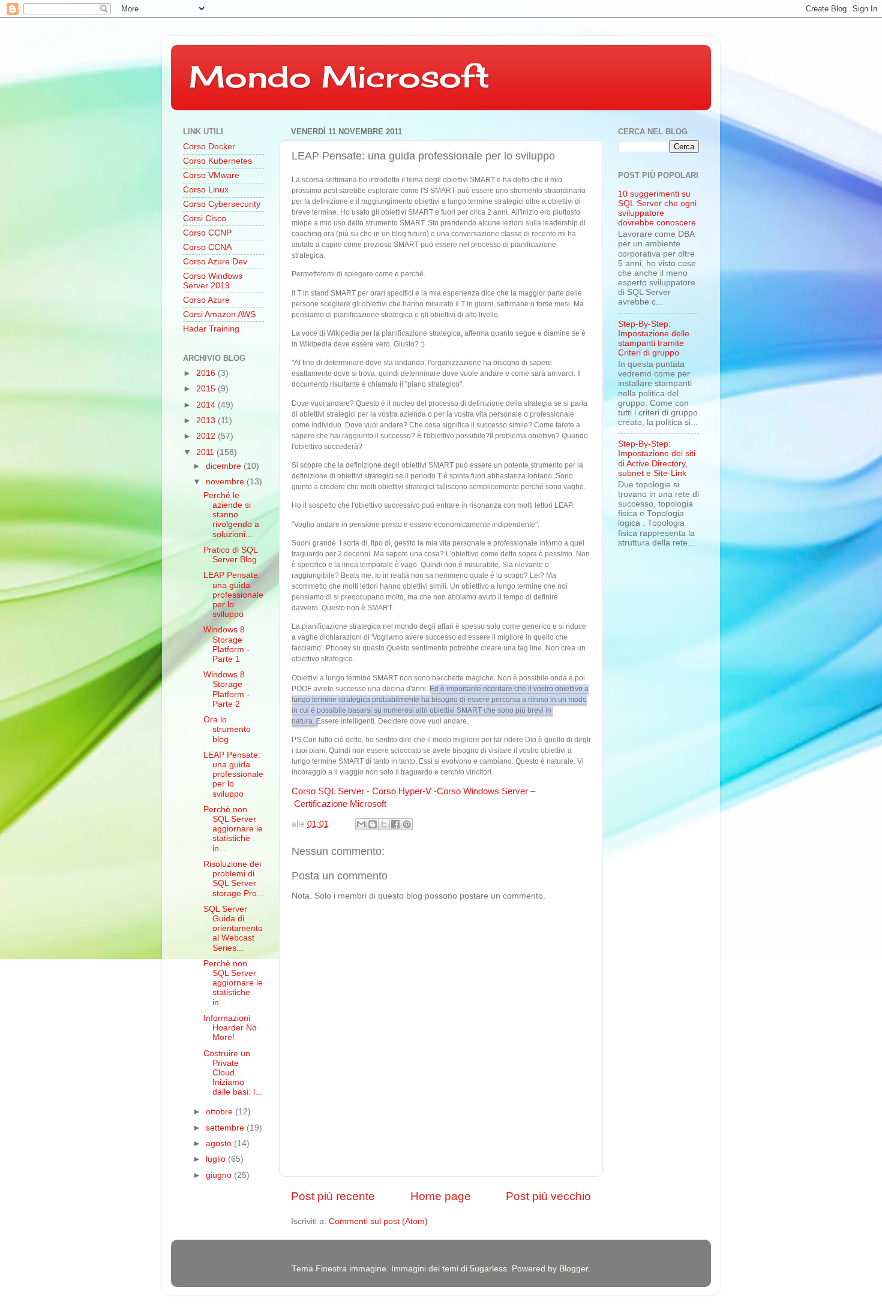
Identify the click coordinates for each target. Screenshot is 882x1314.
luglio (217, 1159)
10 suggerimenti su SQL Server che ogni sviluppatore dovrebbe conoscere (657, 208)
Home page (440, 1196)
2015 (207, 388)
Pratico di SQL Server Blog (230, 555)
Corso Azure (206, 300)
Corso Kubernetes (217, 160)
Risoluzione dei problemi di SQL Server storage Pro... (233, 879)
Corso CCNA (207, 247)
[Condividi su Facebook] (395, 824)
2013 (207, 420)
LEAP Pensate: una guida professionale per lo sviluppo (233, 595)
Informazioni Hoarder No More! (230, 1028)
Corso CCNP (207, 232)
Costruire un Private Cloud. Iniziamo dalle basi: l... (232, 1073)
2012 (207, 436)
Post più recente (333, 1196)
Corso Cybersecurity (221, 204)
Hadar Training (211, 328)
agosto (220, 1143)
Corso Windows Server (482, 791)
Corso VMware (211, 175)
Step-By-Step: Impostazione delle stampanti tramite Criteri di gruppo (653, 339)
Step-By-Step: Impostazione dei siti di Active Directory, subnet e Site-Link (656, 458)
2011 (206, 452)
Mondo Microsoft (339, 76)
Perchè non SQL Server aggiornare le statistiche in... (233, 829)
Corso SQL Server (328, 791)
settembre (226, 1127)
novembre (226, 481)
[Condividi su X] (384, 824)
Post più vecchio (548, 1196)
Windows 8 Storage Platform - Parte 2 (226, 689)
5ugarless (488, 1268)
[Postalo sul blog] (373, 824)
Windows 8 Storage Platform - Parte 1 (226, 644)
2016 (207, 373)
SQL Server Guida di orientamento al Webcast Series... (233, 929)
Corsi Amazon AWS (219, 314)
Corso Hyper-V (401, 791)
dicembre (225, 466)
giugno (220, 1175)
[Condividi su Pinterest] (407, 824)
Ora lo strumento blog (227, 729)
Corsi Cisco (204, 218)
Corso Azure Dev (215, 261)
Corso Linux (206, 189)
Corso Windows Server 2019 (212, 281)
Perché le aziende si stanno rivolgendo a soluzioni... (231, 515)
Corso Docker (209, 146)
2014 (207, 404)
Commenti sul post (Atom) (378, 1221)
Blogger (573, 1268)
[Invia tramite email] (361, 824)
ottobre (220, 1111)
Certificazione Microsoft (340, 804)
